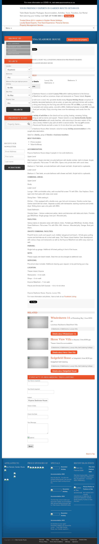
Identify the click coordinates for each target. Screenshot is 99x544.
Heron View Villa (61, 339)
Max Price (9, 91)
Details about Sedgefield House (65, 371)
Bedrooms (9, 74)
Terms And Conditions (56, 542)
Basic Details (34, 81)
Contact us (69, 16)
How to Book (55, 539)
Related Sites (83, 539)
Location (12, 50)
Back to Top (90, 454)
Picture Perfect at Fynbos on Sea (88, 488)
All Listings (13, 43)
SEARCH (13, 61)
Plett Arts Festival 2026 (92, 469)
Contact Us (73, 539)
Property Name (17, 118)
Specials (41, 539)
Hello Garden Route (21, 540)
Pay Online (64, 539)
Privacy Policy (43, 542)
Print (30, 305)
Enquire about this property (77, 39)
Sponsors (75, 542)
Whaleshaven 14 (61, 318)
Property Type (14, 47)
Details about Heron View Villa (64, 352)
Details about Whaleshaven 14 (64, 333)
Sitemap (67, 542)
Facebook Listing (70, 296)
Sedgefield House (61, 358)
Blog (47, 539)
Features (32, 86)
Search (18, 109)
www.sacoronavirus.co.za (65, 2)
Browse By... (15, 38)
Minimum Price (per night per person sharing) (16, 82)
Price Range (13, 54)
